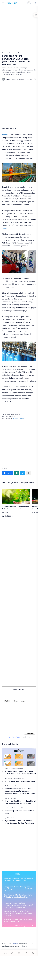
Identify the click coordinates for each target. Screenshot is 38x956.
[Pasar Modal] (21, 808)
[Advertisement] (19, 29)
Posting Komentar (19, 689)
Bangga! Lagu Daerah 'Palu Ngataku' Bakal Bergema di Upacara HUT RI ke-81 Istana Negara (18, 889)
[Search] (34, 3)
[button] (31, 3)
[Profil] (14, 786)
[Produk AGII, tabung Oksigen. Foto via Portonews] (19, 351)
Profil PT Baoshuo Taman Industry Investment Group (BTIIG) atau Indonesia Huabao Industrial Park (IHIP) (20, 791)
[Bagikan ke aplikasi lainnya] (28, 473)
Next (33, 926)
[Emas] (14, 798)
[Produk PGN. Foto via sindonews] (19, 261)
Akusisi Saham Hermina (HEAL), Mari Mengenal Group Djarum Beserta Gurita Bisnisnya (18, 913)
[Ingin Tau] (21, 778)
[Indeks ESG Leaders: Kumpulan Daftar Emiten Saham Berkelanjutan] (16, 496)
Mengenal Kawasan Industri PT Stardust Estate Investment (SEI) (18, 920)
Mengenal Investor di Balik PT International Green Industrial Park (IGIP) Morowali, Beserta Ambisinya (18, 905)
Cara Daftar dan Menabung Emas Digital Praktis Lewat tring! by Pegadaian (20, 802)
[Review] (21, 768)
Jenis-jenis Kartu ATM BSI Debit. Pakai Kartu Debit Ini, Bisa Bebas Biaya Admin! (20, 772)
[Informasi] (15, 768)
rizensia (15, 944)
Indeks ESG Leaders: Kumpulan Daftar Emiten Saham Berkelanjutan (15, 508)
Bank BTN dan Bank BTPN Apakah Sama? (20, 781)
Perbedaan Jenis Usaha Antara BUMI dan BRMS (20, 812)
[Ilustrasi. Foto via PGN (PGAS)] (19, 172)
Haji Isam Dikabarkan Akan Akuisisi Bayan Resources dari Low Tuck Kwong (19, 822)
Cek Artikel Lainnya (20, 926)
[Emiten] (15, 778)
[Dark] (28, 3)
